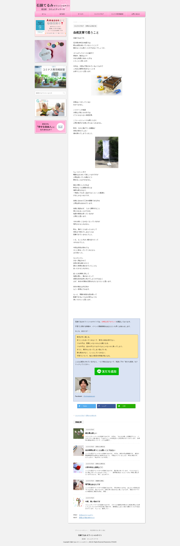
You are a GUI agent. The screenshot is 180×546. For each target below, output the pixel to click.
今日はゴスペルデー (86, 515)
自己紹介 (62, 14)
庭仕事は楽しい (91, 433)
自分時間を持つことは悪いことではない (100, 450)
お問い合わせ (136, 14)
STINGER (113, 542)
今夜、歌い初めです (92, 501)
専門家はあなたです (92, 484)
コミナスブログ (99, 14)
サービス (80, 14)
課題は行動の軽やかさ (87, 517)
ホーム (44, 14)
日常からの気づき (91, 415)
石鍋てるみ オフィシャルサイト (90, 535)
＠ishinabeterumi (89, 396)
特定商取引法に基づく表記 (97, 530)
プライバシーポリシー (81, 530)
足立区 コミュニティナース (90, 539)
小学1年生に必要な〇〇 (94, 467)
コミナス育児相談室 (117, 14)
